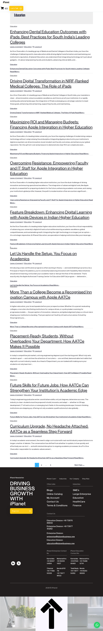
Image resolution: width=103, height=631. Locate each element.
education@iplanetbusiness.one (61, 543)
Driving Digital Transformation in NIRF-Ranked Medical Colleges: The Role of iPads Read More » (47, 113)
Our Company (74, 479)
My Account (53, 497)
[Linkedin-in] (13, 563)
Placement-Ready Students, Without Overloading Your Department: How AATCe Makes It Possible (47, 340)
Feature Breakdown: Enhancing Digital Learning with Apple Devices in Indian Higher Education (51, 213)
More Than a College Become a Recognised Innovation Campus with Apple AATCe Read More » (47, 327)
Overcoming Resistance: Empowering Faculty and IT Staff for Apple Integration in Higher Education (49, 167)
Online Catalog (55, 494)
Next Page (79, 465)
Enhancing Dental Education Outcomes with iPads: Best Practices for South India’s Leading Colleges (50, 36)
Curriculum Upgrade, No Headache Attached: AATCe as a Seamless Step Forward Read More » (47, 458)
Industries (63, 479)
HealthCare (79, 501)
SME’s (76, 490)
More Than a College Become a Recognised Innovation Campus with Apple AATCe (51, 293)
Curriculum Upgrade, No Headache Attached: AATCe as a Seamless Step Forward (49, 427)
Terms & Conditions (57, 505)
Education (27, 47)
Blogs (50, 490)
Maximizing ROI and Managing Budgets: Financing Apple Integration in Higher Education (51, 123)
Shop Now (85, 479)
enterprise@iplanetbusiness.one (61, 536)
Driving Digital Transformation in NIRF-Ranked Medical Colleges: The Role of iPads (49, 82)
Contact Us (53, 501)
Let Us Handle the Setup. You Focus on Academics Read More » (34, 285)
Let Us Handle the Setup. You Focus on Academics (43, 254)
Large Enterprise (82, 494)
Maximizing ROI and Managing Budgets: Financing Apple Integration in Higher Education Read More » (49, 154)
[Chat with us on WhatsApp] (97, 625)
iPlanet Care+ (51, 479)
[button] (16, 8)
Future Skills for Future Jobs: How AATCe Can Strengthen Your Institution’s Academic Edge (49, 386)
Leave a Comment (16, 47)
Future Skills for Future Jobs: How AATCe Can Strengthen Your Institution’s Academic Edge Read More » (50, 417)
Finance (77, 505)
